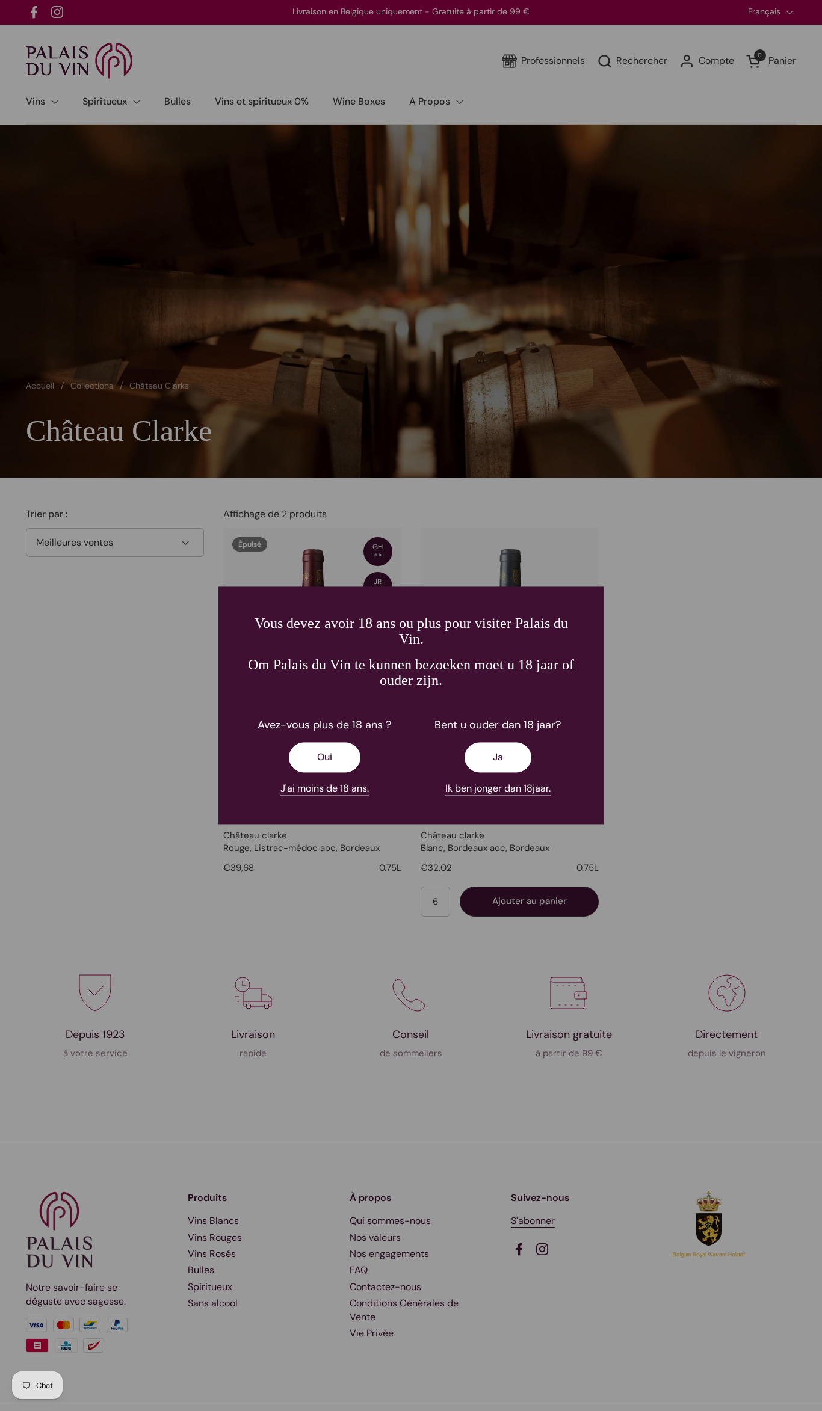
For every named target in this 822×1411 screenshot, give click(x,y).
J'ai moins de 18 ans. (324, 788)
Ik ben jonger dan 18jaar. (498, 788)
